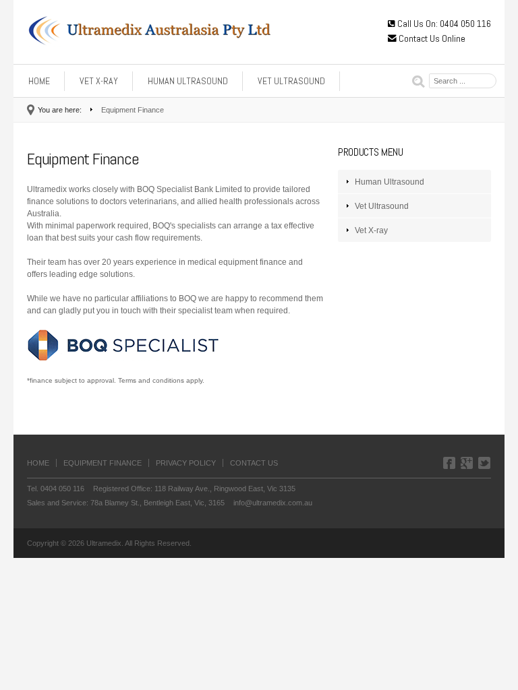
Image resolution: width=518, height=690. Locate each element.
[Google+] (466, 465)
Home (39, 81)
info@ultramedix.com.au (272, 503)
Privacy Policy (186, 463)
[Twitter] (484, 465)
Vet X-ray (99, 81)
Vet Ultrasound (291, 81)
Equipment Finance (102, 463)
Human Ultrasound (188, 81)
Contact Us (254, 463)
